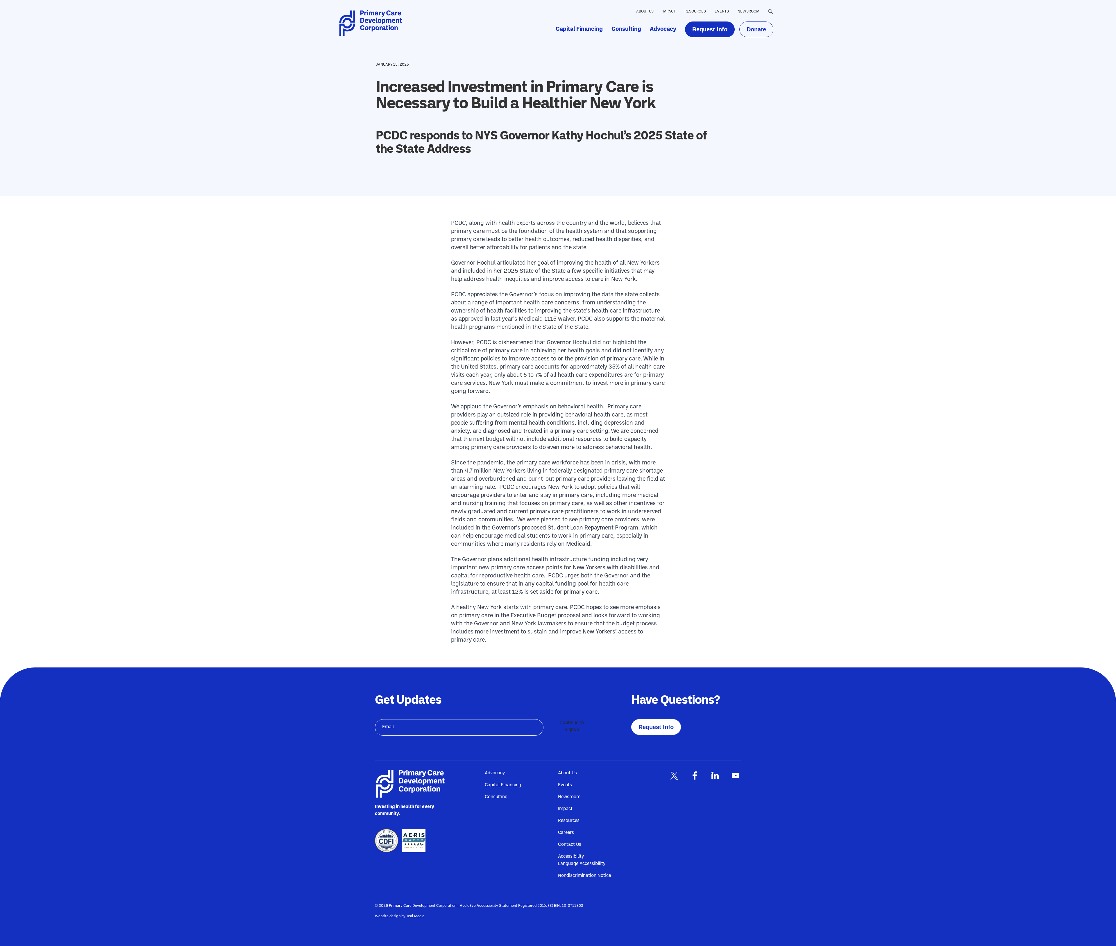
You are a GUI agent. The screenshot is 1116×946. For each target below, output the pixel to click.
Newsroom (748, 11)
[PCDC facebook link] (694, 775)
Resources (695, 11)
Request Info (709, 29)
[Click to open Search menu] (771, 11)
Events (722, 11)
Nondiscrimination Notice (584, 875)
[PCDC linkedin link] (715, 775)
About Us (645, 11)
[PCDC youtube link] (735, 775)
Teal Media (415, 916)
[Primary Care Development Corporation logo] (372, 23)
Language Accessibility (581, 863)
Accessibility (571, 856)
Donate (756, 29)
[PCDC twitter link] (674, 775)
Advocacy (663, 29)
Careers (566, 832)
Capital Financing (579, 29)
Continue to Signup (571, 726)
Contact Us (569, 844)
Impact (669, 11)
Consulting (626, 29)
